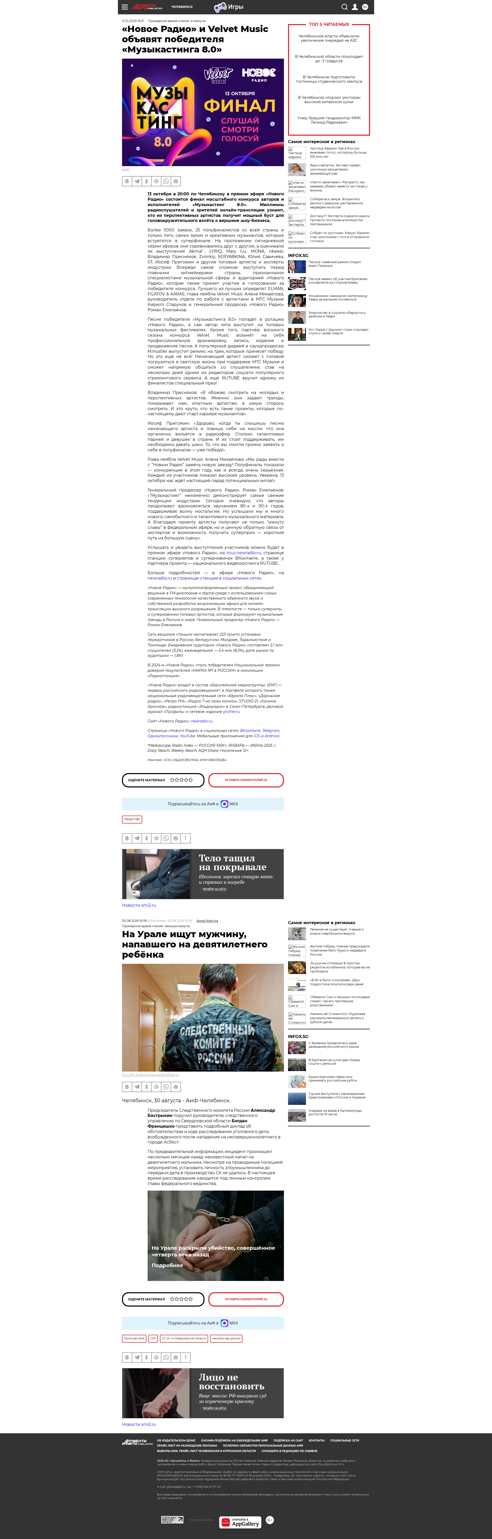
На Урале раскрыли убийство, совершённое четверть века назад (213, 1251)
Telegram (271, 730)
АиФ (125, 169)
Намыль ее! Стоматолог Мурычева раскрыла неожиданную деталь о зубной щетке (337, 1018)
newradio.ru (160, 578)
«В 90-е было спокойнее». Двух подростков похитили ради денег (337, 982)
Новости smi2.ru (139, 905)
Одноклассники (163, 736)
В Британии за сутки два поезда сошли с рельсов (334, 1061)
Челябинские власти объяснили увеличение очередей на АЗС (329, 38)
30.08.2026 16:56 (134, 921)
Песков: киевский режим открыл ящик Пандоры (335, 264)
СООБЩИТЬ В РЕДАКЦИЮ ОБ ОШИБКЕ (289, 1451)
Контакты (316, 1440)
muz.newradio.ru (244, 552)
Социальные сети (344, 1440)
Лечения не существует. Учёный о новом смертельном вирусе (337, 931)
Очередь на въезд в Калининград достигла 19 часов (335, 1112)
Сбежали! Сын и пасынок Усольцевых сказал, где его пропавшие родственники (340, 1001)
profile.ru (231, 711)
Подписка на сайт (288, 1440)
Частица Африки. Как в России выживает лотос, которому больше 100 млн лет (338, 152)
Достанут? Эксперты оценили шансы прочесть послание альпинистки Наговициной (340, 220)
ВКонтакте (250, 730)
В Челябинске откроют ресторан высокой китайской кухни (329, 99)
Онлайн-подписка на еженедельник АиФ (234, 1440)
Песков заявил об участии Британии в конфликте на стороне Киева (338, 280)
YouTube (187, 736)
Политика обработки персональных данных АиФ (263, 1445)
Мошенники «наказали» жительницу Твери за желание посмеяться (338, 297)
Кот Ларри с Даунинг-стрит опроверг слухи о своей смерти (339, 331)
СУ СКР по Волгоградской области (150, 1075)
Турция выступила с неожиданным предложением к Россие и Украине (337, 1095)
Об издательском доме (176, 1440)
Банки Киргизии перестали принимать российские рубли (333, 1078)
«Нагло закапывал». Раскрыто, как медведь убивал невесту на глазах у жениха (338, 186)
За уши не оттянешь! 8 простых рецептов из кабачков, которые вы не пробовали (340, 967)
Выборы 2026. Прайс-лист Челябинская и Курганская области (206, 1451)
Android (272, 736)
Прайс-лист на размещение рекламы (187, 1445)
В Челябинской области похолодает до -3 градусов (329, 59)
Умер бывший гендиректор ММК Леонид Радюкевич (329, 120)
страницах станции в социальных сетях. (219, 578)
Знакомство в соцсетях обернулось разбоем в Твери (337, 314)
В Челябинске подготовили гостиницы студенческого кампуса (329, 79)
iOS (257, 736)
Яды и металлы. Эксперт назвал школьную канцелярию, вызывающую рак (335, 169)
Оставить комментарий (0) (246, 780)
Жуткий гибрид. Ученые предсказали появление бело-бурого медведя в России (340, 950)
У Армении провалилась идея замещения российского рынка (334, 1045)
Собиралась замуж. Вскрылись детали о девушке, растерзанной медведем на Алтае (336, 203)
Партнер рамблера (201, 1519)
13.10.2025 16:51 (133, 21)
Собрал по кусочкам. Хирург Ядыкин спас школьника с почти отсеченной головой (340, 237)
